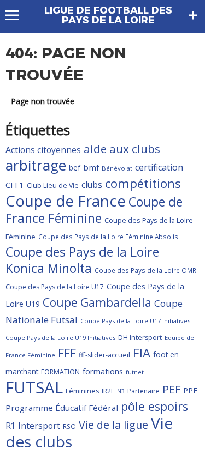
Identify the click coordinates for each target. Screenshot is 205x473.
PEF (171, 389)
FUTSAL (34, 387)
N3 (121, 391)
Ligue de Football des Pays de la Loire (108, 15)
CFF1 (14, 184)
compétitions (143, 183)
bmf (91, 167)
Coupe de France (65, 201)
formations (103, 371)
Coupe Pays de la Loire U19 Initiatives (60, 337)
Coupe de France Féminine (94, 210)
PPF (190, 390)
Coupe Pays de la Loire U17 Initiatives (135, 321)
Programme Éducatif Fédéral (61, 407)
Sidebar (193, 15)
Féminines (82, 391)
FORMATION (60, 372)
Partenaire (143, 391)
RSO (69, 426)
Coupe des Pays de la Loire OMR (145, 270)
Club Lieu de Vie (53, 185)
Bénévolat (117, 168)
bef (74, 167)
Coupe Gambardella (97, 302)
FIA (141, 352)
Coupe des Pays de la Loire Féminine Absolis (108, 236)
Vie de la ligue (113, 424)
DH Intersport (140, 337)
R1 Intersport (32, 426)
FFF (67, 353)
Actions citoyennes (43, 150)
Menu (17, 15)
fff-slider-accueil (104, 355)
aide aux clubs (122, 148)
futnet (135, 372)
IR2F (108, 391)
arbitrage (35, 165)
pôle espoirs (154, 406)
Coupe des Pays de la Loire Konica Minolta (82, 260)
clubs (91, 185)
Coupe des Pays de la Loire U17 (54, 287)
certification (159, 167)
